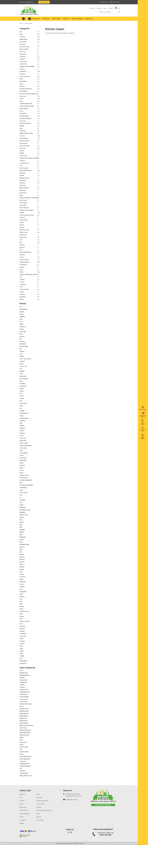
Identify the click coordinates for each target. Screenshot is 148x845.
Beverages (22, 44)
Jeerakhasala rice (24, 163)
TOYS (21, 287)
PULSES (22, 225)
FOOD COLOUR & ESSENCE (27, 106)
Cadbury (22, 351)
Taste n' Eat (23, 636)
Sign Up (38, 817)
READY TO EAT (24, 232)
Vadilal (21, 651)
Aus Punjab (23, 331)
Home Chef (23, 438)
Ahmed (22, 314)
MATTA (22, 522)
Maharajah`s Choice (25, 510)
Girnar (21, 406)
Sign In (22, 817)
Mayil (21, 525)
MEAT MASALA (24, 723)
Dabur (21, 373)
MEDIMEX (22, 529)
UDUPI (21, 646)
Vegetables (23, 297)
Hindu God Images (24, 145)
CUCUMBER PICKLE (25, 692)
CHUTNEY (22, 685)
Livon (21, 502)
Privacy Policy (24, 810)
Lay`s (21, 495)
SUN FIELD (23, 626)
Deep (21, 381)
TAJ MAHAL (23, 633)
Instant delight (24, 453)
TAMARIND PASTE (25, 763)
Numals (22, 569)
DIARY (21, 79)
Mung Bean (23, 190)
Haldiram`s (23, 428)
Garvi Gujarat (23, 403)
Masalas (22, 175)
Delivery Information (42, 801)
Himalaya (22, 433)
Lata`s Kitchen (24, 492)
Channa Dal (23, 54)
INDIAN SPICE (23, 718)
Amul (21, 319)
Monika (22, 539)
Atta (21, 32)
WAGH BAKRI (23, 661)
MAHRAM (22, 512)
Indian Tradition (24, 443)
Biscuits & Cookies (24, 46)
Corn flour (22, 69)
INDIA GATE (23, 440)
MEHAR (22, 532)
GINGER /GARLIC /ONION (26, 133)
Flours (21, 101)
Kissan (21, 470)
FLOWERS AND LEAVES (26, 103)
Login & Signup (116, 2)
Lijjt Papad (22, 500)
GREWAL (22, 425)
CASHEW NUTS (24, 680)
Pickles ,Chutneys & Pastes (27, 215)
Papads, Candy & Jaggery (26, 210)
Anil (21, 321)
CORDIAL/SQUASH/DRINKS (27, 66)
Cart (21, 797)
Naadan (22, 554)
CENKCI (22, 356)
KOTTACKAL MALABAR (26, 485)
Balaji (21, 334)
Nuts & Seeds (56, 18)
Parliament (23, 581)
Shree (21, 624)
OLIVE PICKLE (23, 728)
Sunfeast (22, 629)
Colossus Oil (23, 366)
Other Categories (24, 207)
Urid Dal (22, 292)
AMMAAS (22, 317)
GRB (21, 423)
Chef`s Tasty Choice (25, 359)
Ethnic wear (23, 96)
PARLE (21, 579)
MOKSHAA (23, 537)
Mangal (22, 517)
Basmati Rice (23, 41)
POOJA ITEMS (23, 220)
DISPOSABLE (23, 81)
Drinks (21, 84)
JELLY (21, 165)
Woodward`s (23, 663)
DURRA (22, 388)
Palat (21, 572)
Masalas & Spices (24, 178)
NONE (21, 195)
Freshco (22, 398)
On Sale (38, 807)
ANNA (21, 324)
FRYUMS (22, 126)
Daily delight (23, 376)
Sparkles (22, 267)
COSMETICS (23, 71)
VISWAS (22, 656)
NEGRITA (22, 559)
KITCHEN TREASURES (26, 480)
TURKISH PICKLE (24, 773)
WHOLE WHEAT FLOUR (26, 775)
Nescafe (22, 562)
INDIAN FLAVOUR (24, 711)
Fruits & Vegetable (77, 18)
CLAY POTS (23, 56)
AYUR (21, 34)
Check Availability (44, 2)
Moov (21, 542)
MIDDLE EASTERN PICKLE (26, 725)
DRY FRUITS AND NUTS (26, 88)
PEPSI (21, 594)
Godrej (21, 416)
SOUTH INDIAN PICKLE (26, 756)
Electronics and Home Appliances (29, 93)
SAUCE (21, 754)
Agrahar (22, 312)
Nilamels (22, 567)
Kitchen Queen (24, 477)
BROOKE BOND (24, 346)
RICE (21, 240)
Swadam (22, 631)
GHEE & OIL (23, 131)
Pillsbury (22, 596)
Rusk (21, 249)
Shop (37, 814)
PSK (21, 601)
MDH (21, 527)
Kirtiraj (21, 468)
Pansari (22, 574)
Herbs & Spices (24, 143)
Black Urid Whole (24, 49)
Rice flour (22, 247)
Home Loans (40, 804)
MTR (21, 552)
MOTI (21, 549)
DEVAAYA (22, 383)
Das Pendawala (24, 378)
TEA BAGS (22, 771)
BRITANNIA (23, 344)
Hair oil (21, 706)
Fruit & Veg (22, 121)
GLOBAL (22, 411)
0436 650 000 (105, 2)
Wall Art (22, 299)
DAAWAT (22, 371)
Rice (21, 242)
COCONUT (22, 59)
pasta (21, 740)
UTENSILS (22, 294)
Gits (21, 408)
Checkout (39, 797)
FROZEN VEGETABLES (26, 118)
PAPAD (21, 737)
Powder (22, 222)
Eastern (22, 391)
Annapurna (23, 326)
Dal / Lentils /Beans (25, 76)
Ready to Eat (23, 235)
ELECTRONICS (23, 91)
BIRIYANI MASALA (24, 675)
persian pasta (23, 742)
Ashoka (22, 329)
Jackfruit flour (23, 155)
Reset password (24, 814)
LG (20, 497)
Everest (22, 396)
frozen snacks (23, 701)
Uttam (21, 648)
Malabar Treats (24, 515)
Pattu (21, 589)
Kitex (21, 482)
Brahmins (22, 341)
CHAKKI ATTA (23, 682)
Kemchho (22, 465)
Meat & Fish (23, 185)
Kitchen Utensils (24, 168)
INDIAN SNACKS (24, 716)
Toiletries (22, 279)
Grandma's (23, 421)
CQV (21, 369)
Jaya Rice (22, 160)
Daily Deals (46, 18)
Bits (21, 339)
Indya (21, 450)
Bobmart (99, 8)
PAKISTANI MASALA (25, 732)
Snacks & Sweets (24, 259)
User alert (22, 820)
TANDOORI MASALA (25, 766)
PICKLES (22, 212)
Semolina (22, 254)
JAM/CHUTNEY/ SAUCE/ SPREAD (29, 158)
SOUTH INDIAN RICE (25, 759)
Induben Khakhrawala (26, 445)
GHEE (21, 128)
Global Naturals (24, 413)
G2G (21, 401)
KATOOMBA (23, 460)
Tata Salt (22, 641)
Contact (110, 8)
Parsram (22, 584)
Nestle (21, 564)
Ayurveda (22, 36)
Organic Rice (23, 205)
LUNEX (21, 505)
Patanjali (22, 586)
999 (21, 307)
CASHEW (22, 677)
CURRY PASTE (23, 694)
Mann (21, 520)
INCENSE (22, 153)
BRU (21, 349)
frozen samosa (24, 699)
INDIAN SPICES (24, 720)
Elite (21, 393)
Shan (21, 619)
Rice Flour (22, 245)
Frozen (21, 111)
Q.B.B (21, 604)
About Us (92, 8)
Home (23, 19)
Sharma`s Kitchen (25, 621)
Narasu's (22, 557)
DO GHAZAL (23, 386)
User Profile (39, 820)
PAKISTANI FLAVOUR (25, 730)
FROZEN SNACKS (24, 116)
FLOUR (21, 98)
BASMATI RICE (24, 673)
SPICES (22, 272)
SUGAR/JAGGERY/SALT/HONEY (28, 274)
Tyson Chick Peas (24, 289)
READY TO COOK (24, 230)
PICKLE (21, 744)
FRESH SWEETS (24, 108)
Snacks (22, 257)
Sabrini (21, 609)
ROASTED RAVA (24, 752)
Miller (21, 534)
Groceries (22, 136)
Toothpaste (23, 284)
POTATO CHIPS (24, 747)
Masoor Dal (23, 180)
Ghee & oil (66, 18)
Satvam (22, 616)
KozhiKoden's (23, 487)
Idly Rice (22, 150)
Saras (21, 614)
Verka (21, 653)
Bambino (22, 336)
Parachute (22, 577)
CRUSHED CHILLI (24, 689)
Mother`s (22, 547)
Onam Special (23, 202)
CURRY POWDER (24, 697)
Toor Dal (22, 282)
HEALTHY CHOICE (24, 141)
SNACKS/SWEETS (24, 262)
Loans (105, 8)
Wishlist (22, 823)
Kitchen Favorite (24, 475)
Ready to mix (89, 18)
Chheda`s (22, 361)
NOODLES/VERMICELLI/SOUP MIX (29, 197)
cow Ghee (22, 687)
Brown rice (22, 51)
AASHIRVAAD (23, 309)
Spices (21, 269)
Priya (21, 599)
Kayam (21, 463)
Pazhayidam (23, 591)
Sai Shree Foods (24, 611)
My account (23, 807)
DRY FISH (22, 86)
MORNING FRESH (24, 544)
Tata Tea (22, 643)
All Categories (36, 18)
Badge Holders (23, 39)
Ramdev (22, 606)
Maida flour (23, 173)
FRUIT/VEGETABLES (25, 123)
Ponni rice (22, 217)
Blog (37, 794)
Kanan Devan (23, 458)
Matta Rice (22, 183)
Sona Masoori (23, 264)
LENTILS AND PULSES (25, 170)
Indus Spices (23, 448)
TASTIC (22, 638)
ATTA (21, 670)
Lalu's (21, 490)
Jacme (21, 455)
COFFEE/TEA (23, 64)
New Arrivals (23, 193)
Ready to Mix (23, 237)
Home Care (23, 148)
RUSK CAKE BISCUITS (25, 252)
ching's (21, 364)
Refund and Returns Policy (44, 810)
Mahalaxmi (23, 507)
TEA (21, 277)
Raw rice (22, 227)
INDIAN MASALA (24, 713)
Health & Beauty (24, 138)
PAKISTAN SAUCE (24, 735)
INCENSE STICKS (24, 708)
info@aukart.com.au (71, 799)
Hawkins (22, 430)
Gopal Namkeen (24, 418)
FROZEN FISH (23, 113)
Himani (21, 435)
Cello (21, 354)
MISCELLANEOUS (24, 188)
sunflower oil (23, 761)
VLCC (21, 658)
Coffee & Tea (23, 61)
